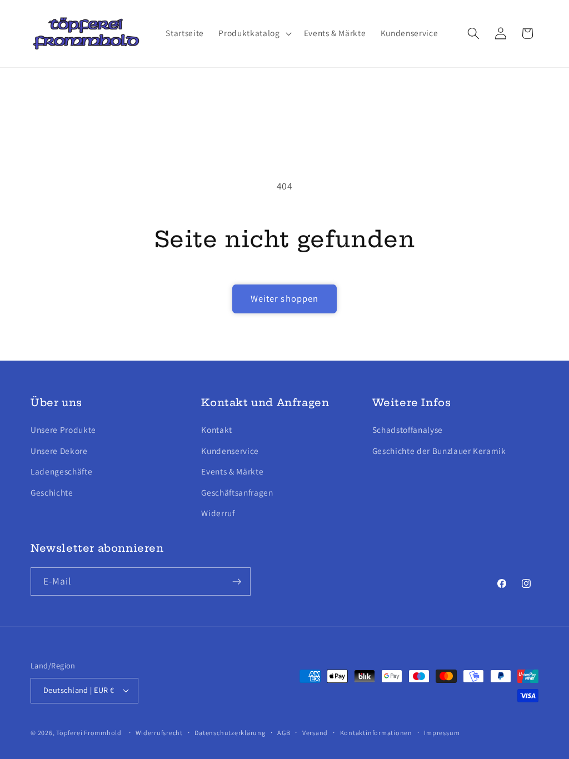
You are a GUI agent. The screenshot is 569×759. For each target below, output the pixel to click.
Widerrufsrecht (159, 732)
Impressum (442, 732)
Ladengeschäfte (61, 471)
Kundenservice (230, 450)
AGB (283, 732)
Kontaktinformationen (376, 732)
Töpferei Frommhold (89, 732)
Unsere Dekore (59, 450)
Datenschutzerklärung (229, 732)
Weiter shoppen (284, 298)
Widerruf (217, 512)
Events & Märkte (232, 471)
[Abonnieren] (236, 581)
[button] (253, 33)
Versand (315, 732)
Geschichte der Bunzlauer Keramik (439, 450)
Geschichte (52, 492)
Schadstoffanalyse (407, 429)
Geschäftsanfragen (237, 492)
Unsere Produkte (63, 429)
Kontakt (216, 429)
